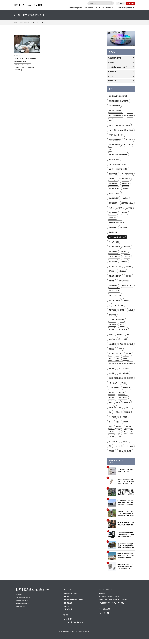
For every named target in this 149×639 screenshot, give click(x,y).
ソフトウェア (113, 383)
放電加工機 (112, 315)
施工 (110, 422)
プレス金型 (112, 324)
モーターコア (119, 305)
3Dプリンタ (112, 217)
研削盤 (122, 324)
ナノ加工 (124, 252)
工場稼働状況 (113, 286)
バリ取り (111, 431)
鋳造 (128, 334)
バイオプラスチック (115, 354)
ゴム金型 (127, 256)
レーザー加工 (128, 446)
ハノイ (111, 130)
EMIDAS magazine (75, 8)
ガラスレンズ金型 (114, 256)
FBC (110, 149)
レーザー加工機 (114, 388)
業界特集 (111, 62)
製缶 (117, 422)
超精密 (122, 310)
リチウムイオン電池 (115, 266)
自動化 (118, 412)
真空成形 (111, 368)
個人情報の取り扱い (22, 603)
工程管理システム (127, 203)
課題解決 (126, 188)
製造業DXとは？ (114, 159)
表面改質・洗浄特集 (115, 111)
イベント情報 (89, 8)
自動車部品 (122, 271)
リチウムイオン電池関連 (116, 320)
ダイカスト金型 (114, 242)
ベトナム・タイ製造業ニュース (106, 8)
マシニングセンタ (124, 179)
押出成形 (130, 363)
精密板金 (127, 402)
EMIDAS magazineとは (126, 8)
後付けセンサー (114, 188)
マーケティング (113, 441)
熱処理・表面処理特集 (116, 378)
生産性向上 (125, 183)
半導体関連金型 (114, 198)
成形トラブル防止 (114, 193)
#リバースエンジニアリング (22, 64)
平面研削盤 (112, 310)
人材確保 (129, 208)
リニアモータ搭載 (114, 300)
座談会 (121, 451)
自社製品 (111, 349)
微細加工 (126, 358)
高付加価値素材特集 (115, 140)
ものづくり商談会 (114, 145)
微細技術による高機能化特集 (118, 96)
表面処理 (127, 412)
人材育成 (119, 208)
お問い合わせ (20, 607)
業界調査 (111, 281)
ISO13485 (123, 227)
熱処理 (111, 407)
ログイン (122, 3)
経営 (120, 436)
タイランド (129, 140)
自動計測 (111, 179)
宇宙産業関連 (113, 213)
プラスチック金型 (114, 247)
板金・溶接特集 (124, 373)
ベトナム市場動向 (114, 106)
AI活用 (131, 310)
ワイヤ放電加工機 (127, 174)
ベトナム (120, 130)
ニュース (111, 76)
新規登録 (131, 3)
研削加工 (111, 271)
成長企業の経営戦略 (114, 58)
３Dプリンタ (113, 339)
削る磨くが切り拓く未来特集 (118, 154)
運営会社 (103, 593)
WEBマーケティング (115, 222)
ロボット (111, 436)
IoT (132, 431)
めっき (118, 446)
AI (119, 431)
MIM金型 (127, 247)
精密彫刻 (124, 261)
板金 (110, 412)
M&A (120, 349)
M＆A (110, 120)
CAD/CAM (112, 227)
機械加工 (125, 441)
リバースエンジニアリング (117, 237)
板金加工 (128, 407)
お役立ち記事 (112, 81)
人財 (110, 427)
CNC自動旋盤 (113, 183)
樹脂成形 (119, 334)
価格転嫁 (128, 276)
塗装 (110, 402)
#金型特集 (17, 70)
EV (110, 305)
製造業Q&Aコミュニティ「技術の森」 (112, 603)
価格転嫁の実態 (124, 281)
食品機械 (111, 397)
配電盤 (118, 402)
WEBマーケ (126, 388)
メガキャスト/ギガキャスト (117, 164)
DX (125, 431)
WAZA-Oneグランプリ (116, 135)
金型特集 (111, 329)
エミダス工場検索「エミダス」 (110, 596)
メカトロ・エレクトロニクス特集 (119, 125)
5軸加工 (125, 198)
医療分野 (130, 378)
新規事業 (128, 427)
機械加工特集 (113, 174)
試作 (117, 358)
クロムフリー (123, 329)
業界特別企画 (112, 72)
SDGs (111, 334)
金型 (110, 358)
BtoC (110, 208)
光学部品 (130, 344)
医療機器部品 (113, 203)
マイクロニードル (127, 286)
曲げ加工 (121, 392)
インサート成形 (124, 368)
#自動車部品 (30, 67)
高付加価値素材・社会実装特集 (119, 101)
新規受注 (111, 392)
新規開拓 (126, 422)
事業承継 (118, 427)
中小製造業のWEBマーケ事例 (117, 67)
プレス (123, 383)
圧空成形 (124, 339)
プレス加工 (123, 417)
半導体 (126, 300)
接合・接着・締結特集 (116, 115)
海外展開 (128, 354)
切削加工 (111, 451)
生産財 (129, 451)
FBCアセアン (128, 145)
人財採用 (130, 130)
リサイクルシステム (115, 295)
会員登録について (21, 600)
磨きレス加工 (113, 261)
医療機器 (128, 266)
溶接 (110, 446)
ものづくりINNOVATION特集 (118, 169)
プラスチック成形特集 (116, 363)
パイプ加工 (112, 417)
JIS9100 (124, 213)
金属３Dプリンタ (114, 290)
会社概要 (18, 594)
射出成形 (111, 373)
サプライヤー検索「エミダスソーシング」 (113, 600)
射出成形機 (112, 344)
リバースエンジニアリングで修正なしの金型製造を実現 (26, 60)
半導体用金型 (113, 232)
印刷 (121, 344)
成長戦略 (130, 115)
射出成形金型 (113, 252)
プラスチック (123, 397)
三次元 (119, 407)
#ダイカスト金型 (19, 67)
